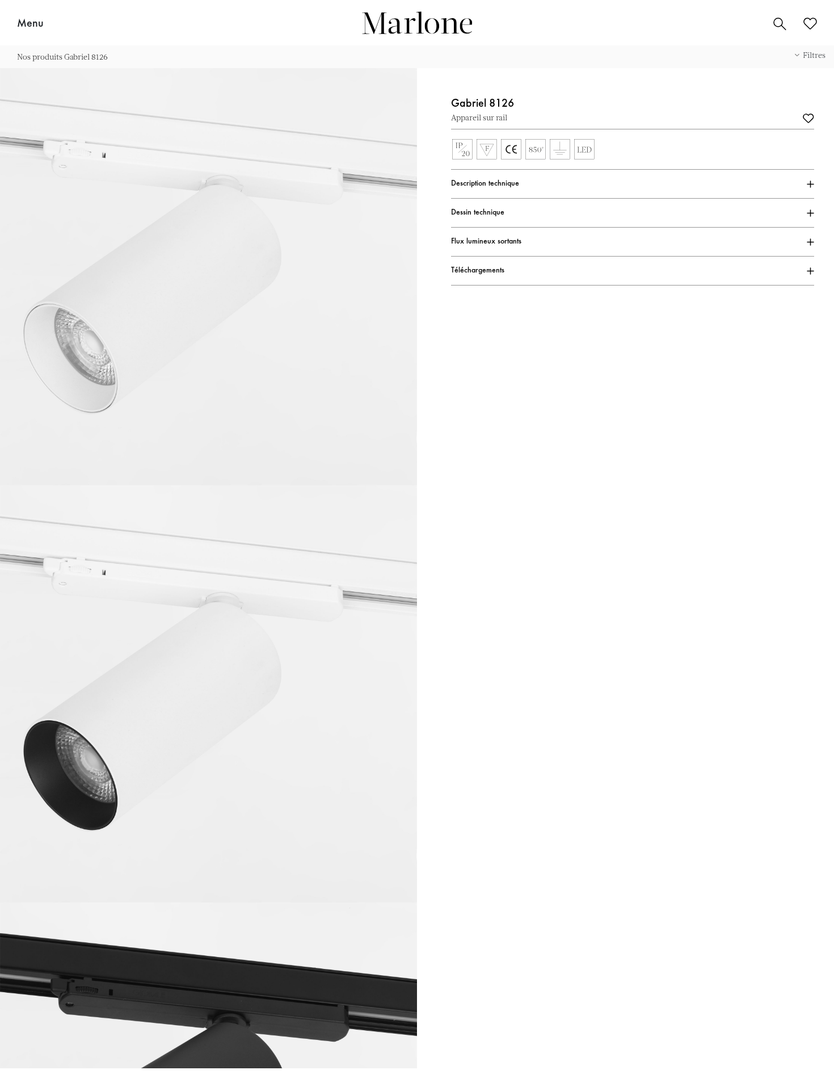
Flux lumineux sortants (486, 242)
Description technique (485, 184)
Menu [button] (30, 24)
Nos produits (39, 56)
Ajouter (808, 117)
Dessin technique (477, 213)
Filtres (814, 55)
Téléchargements (477, 271)
